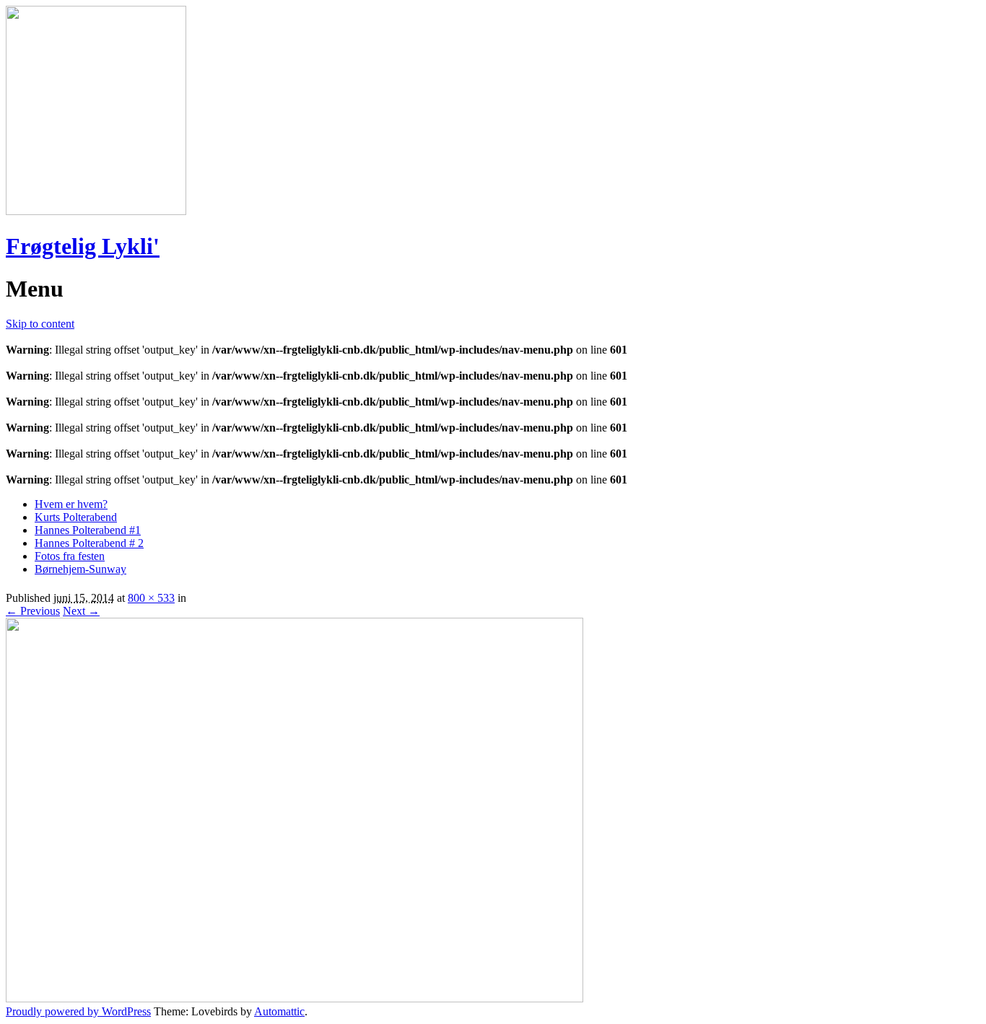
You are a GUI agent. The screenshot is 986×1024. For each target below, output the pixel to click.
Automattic (279, 1011)
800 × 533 (151, 598)
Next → (81, 611)
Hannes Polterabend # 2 (89, 543)
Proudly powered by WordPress (78, 1011)
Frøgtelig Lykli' (83, 246)
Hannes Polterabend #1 (88, 530)
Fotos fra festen (70, 556)
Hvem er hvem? (71, 504)
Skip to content (40, 324)
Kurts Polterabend (76, 517)
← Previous (33, 611)
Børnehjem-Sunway (80, 569)
